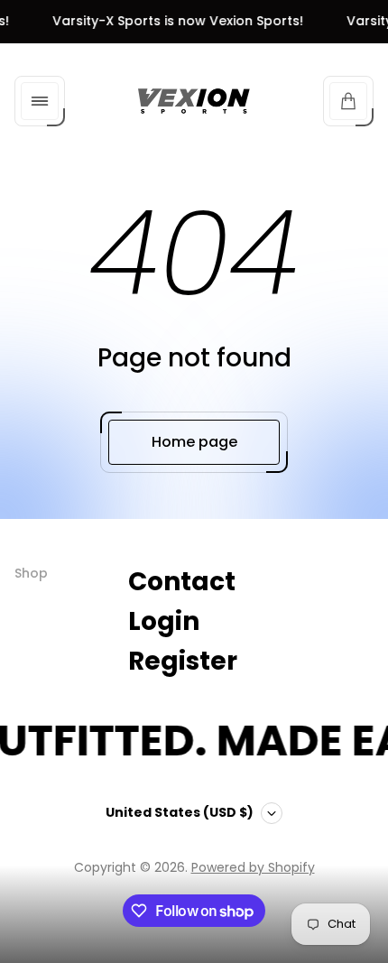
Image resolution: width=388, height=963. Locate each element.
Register (182, 661)
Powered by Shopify (253, 867)
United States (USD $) (180, 812)
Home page (194, 441)
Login (163, 621)
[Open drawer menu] (39, 101)
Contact (182, 581)
